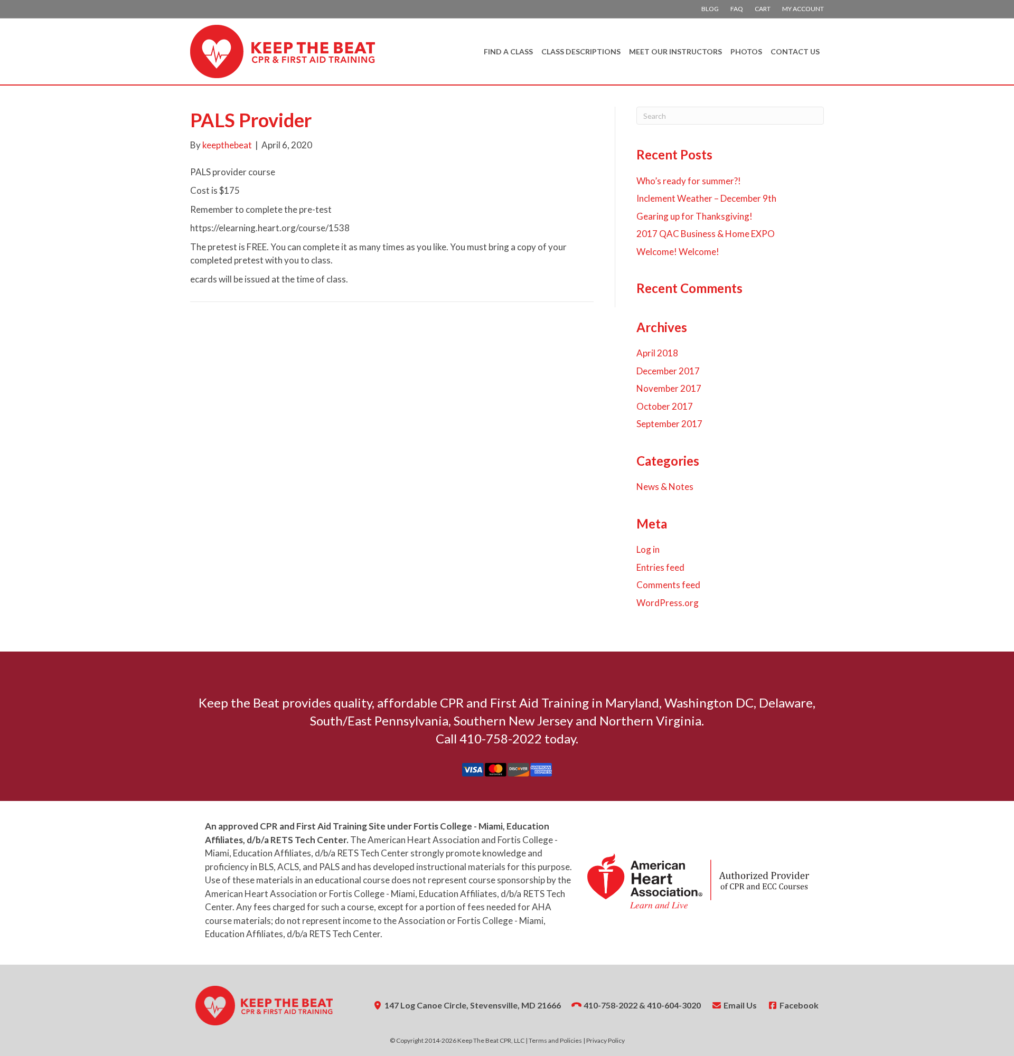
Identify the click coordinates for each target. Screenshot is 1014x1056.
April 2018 (657, 353)
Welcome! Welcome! (677, 251)
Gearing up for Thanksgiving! (694, 216)
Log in (648, 549)
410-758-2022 (610, 1005)
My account (803, 9)
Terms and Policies (555, 1040)
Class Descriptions (581, 51)
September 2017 (669, 423)
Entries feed (660, 567)
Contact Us (795, 51)
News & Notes (664, 486)
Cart (763, 9)
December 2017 (668, 370)
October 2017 (664, 406)
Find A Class (508, 51)
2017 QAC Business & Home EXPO (705, 233)
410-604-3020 (674, 1005)
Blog (710, 9)
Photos (746, 51)
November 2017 (668, 388)
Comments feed (668, 584)
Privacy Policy (605, 1040)
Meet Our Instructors (675, 51)
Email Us (739, 1005)
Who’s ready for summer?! (688, 180)
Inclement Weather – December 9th (706, 198)
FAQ (736, 9)
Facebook (798, 1005)
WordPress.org (667, 602)
